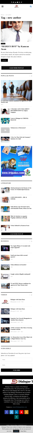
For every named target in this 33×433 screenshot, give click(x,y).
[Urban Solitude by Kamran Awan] (5, 228)
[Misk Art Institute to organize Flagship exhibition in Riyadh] (5, 218)
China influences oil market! (18, 264)
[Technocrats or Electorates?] (5, 130)
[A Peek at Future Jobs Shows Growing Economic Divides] (5, 330)
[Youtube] (21, 412)
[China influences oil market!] (5, 267)
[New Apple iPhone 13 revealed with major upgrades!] (5, 248)
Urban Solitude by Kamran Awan (20, 225)
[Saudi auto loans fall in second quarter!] (5, 257)
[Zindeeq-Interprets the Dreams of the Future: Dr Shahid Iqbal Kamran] (5, 190)
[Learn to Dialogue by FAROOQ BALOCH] (5, 121)
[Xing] (16, 417)
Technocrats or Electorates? (18, 128)
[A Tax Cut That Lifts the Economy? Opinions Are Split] (5, 139)
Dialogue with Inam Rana (18, 299)
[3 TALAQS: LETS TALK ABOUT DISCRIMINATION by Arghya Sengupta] (5, 111)
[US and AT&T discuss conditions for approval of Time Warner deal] (16, 90)
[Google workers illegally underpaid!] (5, 276)
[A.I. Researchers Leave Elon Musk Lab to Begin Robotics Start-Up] (5, 339)
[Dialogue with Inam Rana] (5, 302)
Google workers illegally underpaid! (20, 274)
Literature (3, 43)
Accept (16, 431)
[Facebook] (7, 412)
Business (5, 241)
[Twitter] (12, 412)
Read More (23, 431)
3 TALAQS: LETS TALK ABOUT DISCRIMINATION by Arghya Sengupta (20, 110)
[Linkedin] (16, 412)
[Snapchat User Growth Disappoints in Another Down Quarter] (5, 321)
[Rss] (26, 412)
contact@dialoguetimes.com (19, 407)
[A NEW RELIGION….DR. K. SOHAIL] (5, 200)
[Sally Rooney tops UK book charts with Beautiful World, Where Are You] (5, 209)
